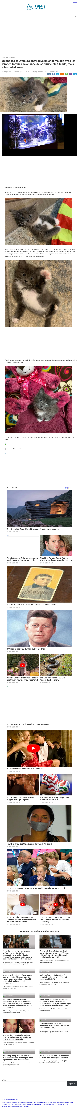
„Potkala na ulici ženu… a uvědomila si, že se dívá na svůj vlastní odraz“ (54, 1056)
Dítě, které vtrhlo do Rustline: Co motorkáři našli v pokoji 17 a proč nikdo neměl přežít (53, 977)
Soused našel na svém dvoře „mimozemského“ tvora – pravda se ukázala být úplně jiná (54, 1026)
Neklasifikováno (42, 71)
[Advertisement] (39, 37)
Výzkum (4, 1080)
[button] (39, 135)
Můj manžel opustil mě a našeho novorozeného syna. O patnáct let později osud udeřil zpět (17, 1037)
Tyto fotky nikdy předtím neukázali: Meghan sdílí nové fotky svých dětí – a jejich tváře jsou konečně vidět (18, 1057)
